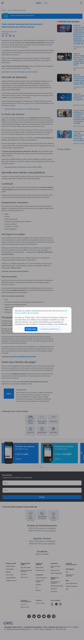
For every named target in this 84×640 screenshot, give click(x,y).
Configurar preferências (49, 329)
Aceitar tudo (31, 329)
